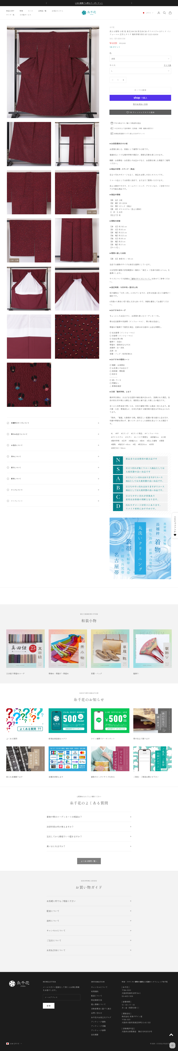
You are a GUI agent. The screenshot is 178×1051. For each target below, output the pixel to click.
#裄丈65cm (142, 444)
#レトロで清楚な (141, 437)
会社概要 (94, 1034)
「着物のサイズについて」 (141, 278)
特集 (21, 11)
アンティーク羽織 (98, 1026)
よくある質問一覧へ (89, 861)
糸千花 (112, 27)
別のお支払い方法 (140, 104)
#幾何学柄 (115, 440)
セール (30, 11)
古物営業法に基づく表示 (101, 1008)
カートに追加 (140, 90)
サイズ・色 (10, 15)
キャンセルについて (99, 987)
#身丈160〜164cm (118, 448)
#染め (142, 440)
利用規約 (94, 991)
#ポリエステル (117, 437)
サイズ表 (167, 65)
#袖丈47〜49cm (124, 444)
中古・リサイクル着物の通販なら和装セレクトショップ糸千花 (145, 982)
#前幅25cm (154, 437)
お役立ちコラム (57, 11)
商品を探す (10, 11)
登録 (49, 1005)
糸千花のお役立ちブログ (101, 1017)
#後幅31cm (133, 440)
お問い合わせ (96, 1013)
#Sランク (125, 433)
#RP (117, 433)
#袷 (134, 444)
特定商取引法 (96, 1000)
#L (112, 433)
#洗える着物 (152, 440)
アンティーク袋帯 (98, 1030)
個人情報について (98, 1004)
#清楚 (161, 440)
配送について (96, 995)
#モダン (128, 437)
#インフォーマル (152, 433)
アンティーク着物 (98, 1021)
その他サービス (25, 15)
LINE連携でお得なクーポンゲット (89, 3)
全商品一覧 (42, 11)
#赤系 (151, 444)
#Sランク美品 (136, 433)
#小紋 (163, 437)
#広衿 (124, 440)
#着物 (113, 444)
